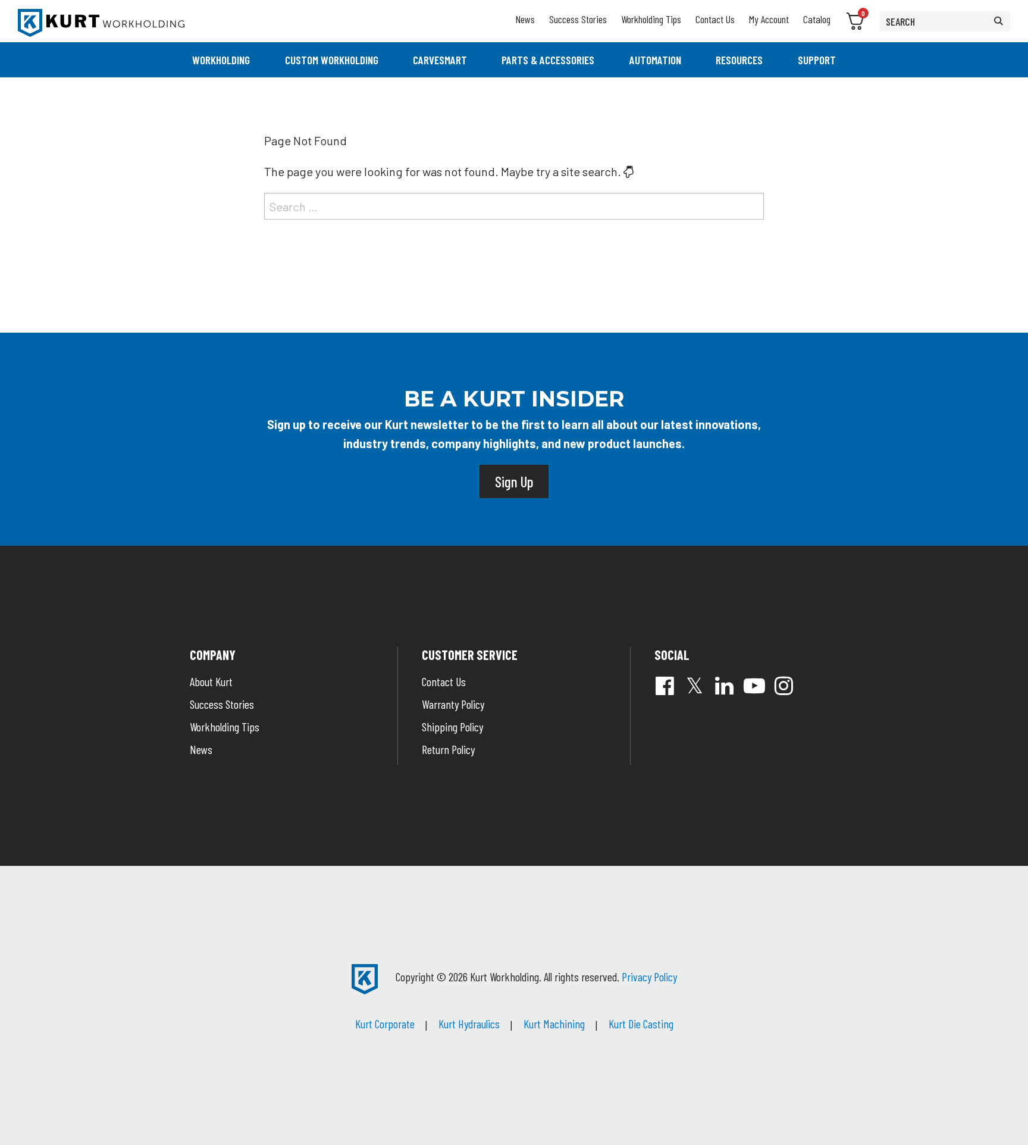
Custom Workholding (331, 60)
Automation (655, 60)
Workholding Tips (651, 19)
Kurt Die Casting (641, 1023)
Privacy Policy (649, 976)
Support (817, 60)
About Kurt (211, 681)
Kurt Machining (554, 1023)
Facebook (665, 685)
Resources (739, 60)
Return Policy (448, 749)
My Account (769, 19)
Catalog (816, 19)
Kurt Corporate (385, 1023)
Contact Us (715, 19)
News (525, 19)
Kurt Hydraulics (469, 1023)
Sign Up (514, 481)
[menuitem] (221, 59)
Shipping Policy (452, 726)
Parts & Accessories (548, 60)
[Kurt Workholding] (101, 23)
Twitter (695, 685)
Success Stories (578, 19)
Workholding (221, 60)
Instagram (784, 685)
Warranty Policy (453, 704)
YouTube (754, 685)
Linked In (724, 685)
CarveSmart (440, 60)
